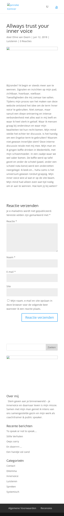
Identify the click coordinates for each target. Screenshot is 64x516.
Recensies (46, 508)
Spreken (11, 486)
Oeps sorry (12, 441)
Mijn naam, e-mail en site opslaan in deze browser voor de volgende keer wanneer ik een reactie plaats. (29, 304)
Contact (10, 465)
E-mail (11, 271)
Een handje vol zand (18, 451)
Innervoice (12, 476)
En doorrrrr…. (14, 446)
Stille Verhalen (14, 436)
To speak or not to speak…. (21, 431)
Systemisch (12, 491)
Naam (10, 257)
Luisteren (11, 41)
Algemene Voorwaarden (22, 508)
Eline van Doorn (21, 37)
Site (8, 286)
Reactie (11, 221)
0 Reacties (26, 41)
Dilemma (11, 471)
